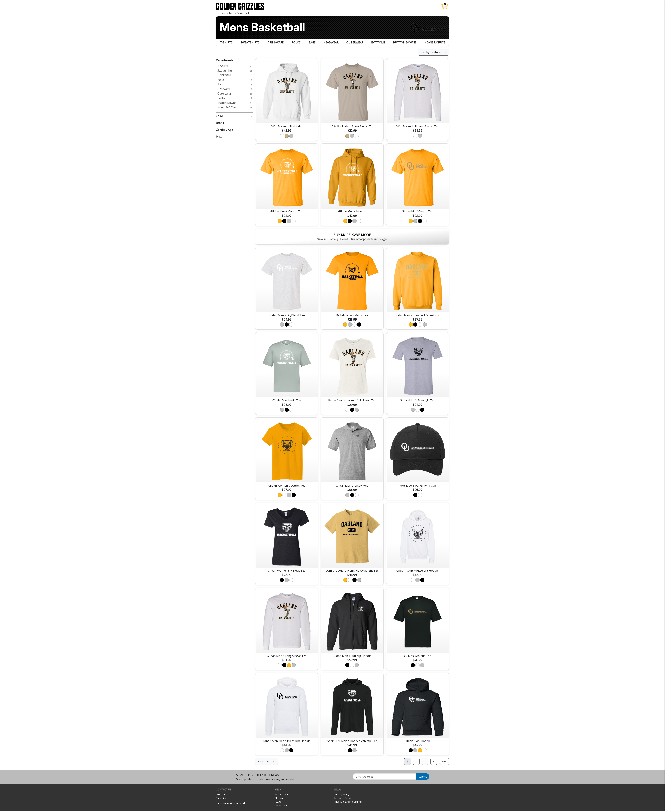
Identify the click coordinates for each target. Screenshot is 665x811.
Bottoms (378, 42)
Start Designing (286, 201)
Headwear (331, 42)
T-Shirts (226, 42)
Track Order (281, 794)
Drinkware (275, 42)
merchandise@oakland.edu (231, 803)
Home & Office (434, 42)
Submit (423, 776)
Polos (296, 42)
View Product (287, 116)
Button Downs (404, 42)
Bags (312, 42)
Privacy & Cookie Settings (348, 801)
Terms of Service (343, 798)
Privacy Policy (341, 794)
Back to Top (266, 761)
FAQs (278, 801)
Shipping (279, 798)
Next (444, 761)
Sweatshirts (250, 42)
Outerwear (354, 42)
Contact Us (281, 805)
